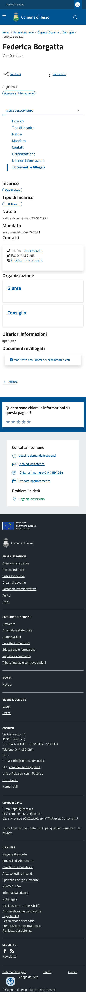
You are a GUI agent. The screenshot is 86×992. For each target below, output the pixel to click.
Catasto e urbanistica (16, 643)
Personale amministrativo (19, 588)
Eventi (6, 712)
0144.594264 (33, 250)
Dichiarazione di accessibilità (21, 905)
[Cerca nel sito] (73, 17)
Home (5, 32)
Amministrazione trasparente (21, 911)
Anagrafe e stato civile (17, 630)
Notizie (7, 684)
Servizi (47, 972)
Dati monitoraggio (14, 972)
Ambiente (8, 623)
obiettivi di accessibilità (17, 867)
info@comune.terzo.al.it (27, 260)
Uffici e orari (10, 780)
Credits (72, 972)
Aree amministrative (15, 563)
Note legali (9, 899)
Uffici (5, 601)
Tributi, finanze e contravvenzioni (24, 662)
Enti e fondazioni (13, 576)
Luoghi (6, 706)
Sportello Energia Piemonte (20, 879)
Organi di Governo (48, 32)
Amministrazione (23, 32)
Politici (6, 595)
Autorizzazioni (11, 636)
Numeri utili (10, 786)
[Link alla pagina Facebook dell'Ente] (4, 950)
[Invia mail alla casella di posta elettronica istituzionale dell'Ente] (28, 760)
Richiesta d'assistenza (17, 930)
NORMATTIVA (11, 886)
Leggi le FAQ (10, 916)
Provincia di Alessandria (18, 860)
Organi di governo (14, 582)
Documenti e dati (13, 569)
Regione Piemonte (15, 4)
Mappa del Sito (28, 976)
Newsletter (9, 956)
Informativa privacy (15, 892)
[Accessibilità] (10, 981)
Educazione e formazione (18, 649)
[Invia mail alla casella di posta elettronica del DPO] (23, 808)
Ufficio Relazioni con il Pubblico (22, 773)
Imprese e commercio (16, 656)
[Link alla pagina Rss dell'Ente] (12, 950)
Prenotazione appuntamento (21, 925)
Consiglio (68, 32)
